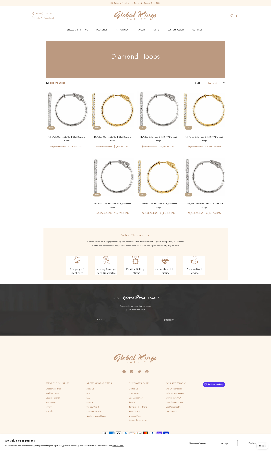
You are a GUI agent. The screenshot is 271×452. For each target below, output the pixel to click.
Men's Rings (122, 29)
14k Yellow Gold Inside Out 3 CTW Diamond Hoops (67, 205)
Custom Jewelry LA (173, 397)
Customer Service (94, 411)
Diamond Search (53, 397)
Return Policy (134, 411)
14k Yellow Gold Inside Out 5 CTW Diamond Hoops (158, 205)
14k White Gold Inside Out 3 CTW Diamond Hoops (112, 205)
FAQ (88, 397)
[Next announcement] (226, 3)
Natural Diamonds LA (174, 402)
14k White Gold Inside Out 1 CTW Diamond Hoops (66, 139)
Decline (252, 443)
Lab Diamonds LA (173, 406)
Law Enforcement (136, 397)
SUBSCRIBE (169, 320)
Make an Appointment (175, 393)
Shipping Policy (135, 415)
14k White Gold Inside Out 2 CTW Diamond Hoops (158, 139)
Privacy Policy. (118, 445)
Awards (132, 402)
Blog (88, 393)
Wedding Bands (52, 393)
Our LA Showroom (174, 388)
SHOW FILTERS (57, 83)
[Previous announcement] (45, 3)
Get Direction (171, 411)
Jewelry (141, 29)
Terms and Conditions (138, 406)
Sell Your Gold (93, 406)
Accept (224, 443)
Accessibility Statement (138, 420)
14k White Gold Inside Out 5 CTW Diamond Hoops (204, 205)
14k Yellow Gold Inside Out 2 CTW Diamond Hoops (204, 139)
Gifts (156, 29)
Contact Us (133, 388)
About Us (90, 388)
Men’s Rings (50, 402)
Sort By (198, 83)
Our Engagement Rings (96, 415)
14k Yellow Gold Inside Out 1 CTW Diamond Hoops (112, 139)
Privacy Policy (134, 393)
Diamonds (101, 29)
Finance (90, 402)
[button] (232, 15)
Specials (49, 411)
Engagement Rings (77, 29)
